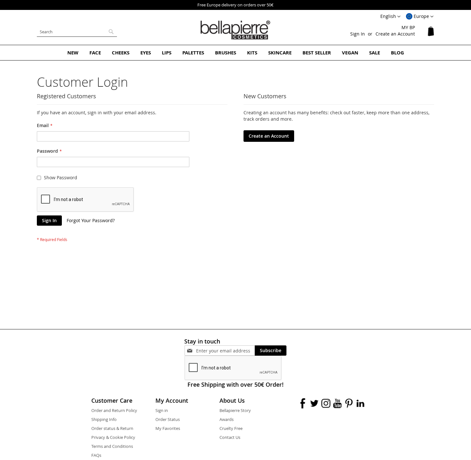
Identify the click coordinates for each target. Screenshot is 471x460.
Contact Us (229, 437)
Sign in (161, 410)
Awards (226, 419)
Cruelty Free (231, 428)
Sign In (357, 34)
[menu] (235, 52)
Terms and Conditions (112, 446)
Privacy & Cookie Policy (113, 437)
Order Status (167, 419)
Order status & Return (112, 428)
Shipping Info (104, 419)
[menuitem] (72, 52)
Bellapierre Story (235, 410)
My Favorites (167, 428)
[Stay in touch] (225, 351)
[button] (419, 16)
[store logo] (235, 30)
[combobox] (77, 32)
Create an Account (395, 34)
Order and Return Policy (114, 410)
